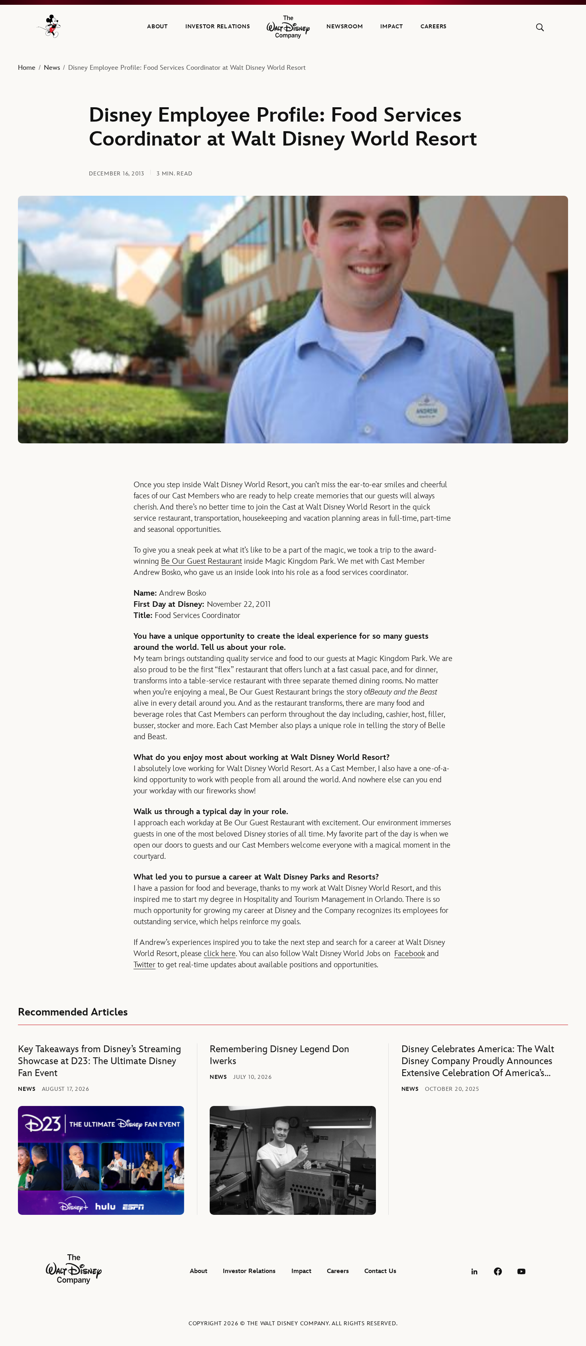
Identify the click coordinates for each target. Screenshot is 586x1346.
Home (26, 68)
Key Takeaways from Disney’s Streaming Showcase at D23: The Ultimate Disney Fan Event (99, 1061)
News (52, 68)
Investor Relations (217, 26)
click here (220, 953)
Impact (391, 26)
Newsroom (344, 26)
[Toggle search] (540, 27)
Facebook (409, 953)
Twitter (144, 965)
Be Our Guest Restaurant (201, 561)
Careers (434, 26)
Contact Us (380, 1271)
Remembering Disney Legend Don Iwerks (279, 1055)
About (157, 26)
